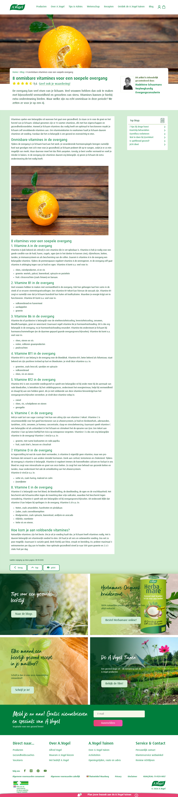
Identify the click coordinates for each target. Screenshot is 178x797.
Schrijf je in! (22, 690)
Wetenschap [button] (93, 6)
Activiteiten (94, 755)
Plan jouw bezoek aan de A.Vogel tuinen (109, 795)
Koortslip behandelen (139, 130)
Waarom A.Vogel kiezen (61, 755)
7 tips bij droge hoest (139, 127)
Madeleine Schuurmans (148, 84)
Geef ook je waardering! (54, 83)
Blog (22, 72)
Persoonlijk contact (145, 750)
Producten (18, 750)
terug (18, 567)
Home (15, 72)
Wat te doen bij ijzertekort (141, 137)
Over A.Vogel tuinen (99, 750)
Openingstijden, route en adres (105, 760)
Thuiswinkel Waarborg (99, 776)
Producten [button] (41, 6)
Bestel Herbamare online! (121, 620)
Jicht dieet (134, 144)
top (34, 567)
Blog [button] (151, 6)
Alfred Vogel (55, 750)
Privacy (118, 776)
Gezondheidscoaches (23, 755)
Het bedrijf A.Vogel (59, 760)
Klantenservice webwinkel (149, 755)
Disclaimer (132, 776)
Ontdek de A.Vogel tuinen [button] (131, 6)
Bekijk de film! (114, 683)
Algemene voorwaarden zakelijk (65, 776)
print (51, 567)
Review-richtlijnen (145, 760)
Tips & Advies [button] (76, 6)
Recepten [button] (109, 6)
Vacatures (18, 760)
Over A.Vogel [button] (57, 6)
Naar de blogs (23, 613)
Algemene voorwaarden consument (28, 776)
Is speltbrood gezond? (139, 141)
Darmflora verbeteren (139, 134)
